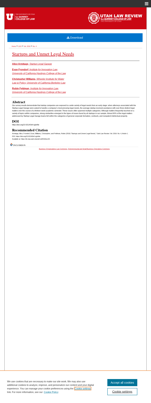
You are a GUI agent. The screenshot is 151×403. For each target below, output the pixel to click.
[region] (75, 386)
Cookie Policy (51, 392)
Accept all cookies (122, 382)
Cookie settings (83, 388)
